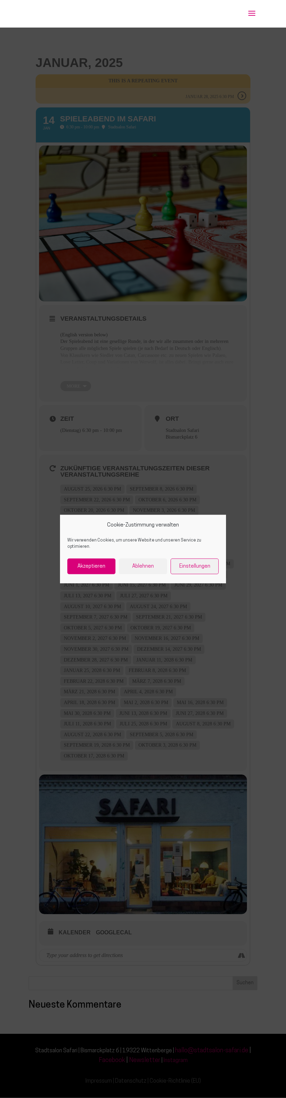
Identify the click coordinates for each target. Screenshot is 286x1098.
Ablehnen (143, 566)
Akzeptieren (91, 566)
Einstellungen (194, 566)
